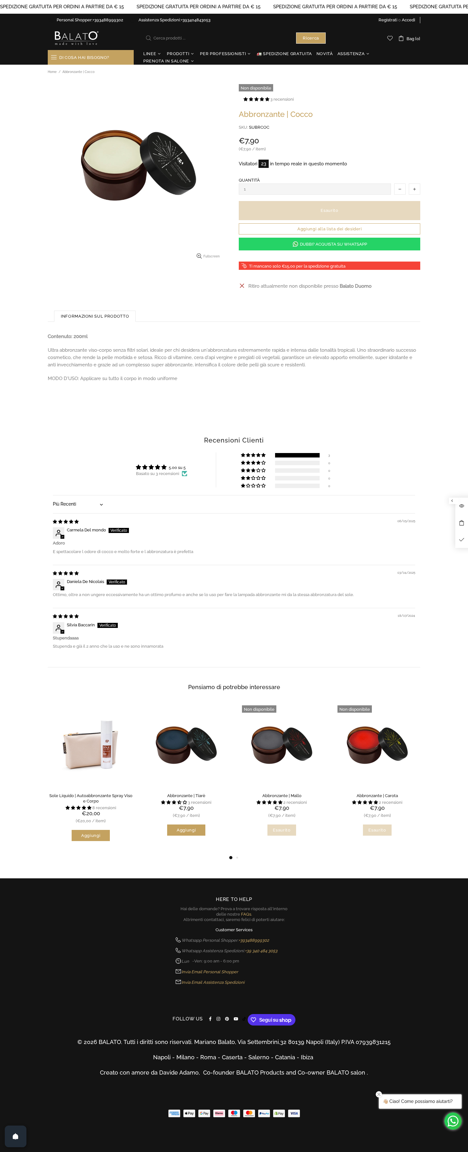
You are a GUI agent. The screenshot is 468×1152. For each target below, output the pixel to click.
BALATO (76, 38)
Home (52, 72)
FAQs (246, 914)
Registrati (388, 20)
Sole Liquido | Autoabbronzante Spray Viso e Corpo (90, 798)
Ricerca (311, 38)
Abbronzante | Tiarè (186, 795)
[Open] (15, 1136)
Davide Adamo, (181, 1072)
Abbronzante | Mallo (281, 795)
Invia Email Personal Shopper (209, 971)
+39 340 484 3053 (261, 950)
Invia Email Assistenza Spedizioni (213, 982)
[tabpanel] (90, 778)
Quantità (249, 180)
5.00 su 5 (177, 467)
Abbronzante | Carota (377, 795)
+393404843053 (195, 20)
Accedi (408, 20)
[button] (257, 99)
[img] (66, 521)
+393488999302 (108, 20)
